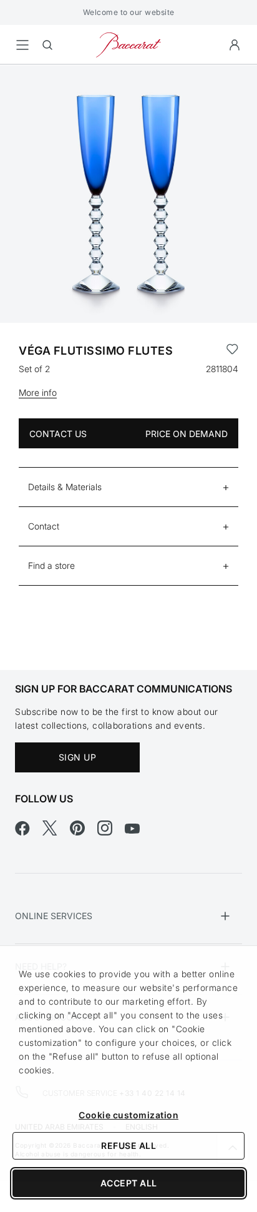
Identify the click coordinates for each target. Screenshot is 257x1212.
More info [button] (38, 392)
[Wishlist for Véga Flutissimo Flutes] (232, 350)
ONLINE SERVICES (53, 915)
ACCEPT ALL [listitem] (128, 1183)
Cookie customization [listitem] (128, 1115)
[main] (128, 347)
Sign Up (78, 757)
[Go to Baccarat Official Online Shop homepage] (128, 44)
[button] (234, 44)
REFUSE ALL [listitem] (128, 1145)
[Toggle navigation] (22, 44)
